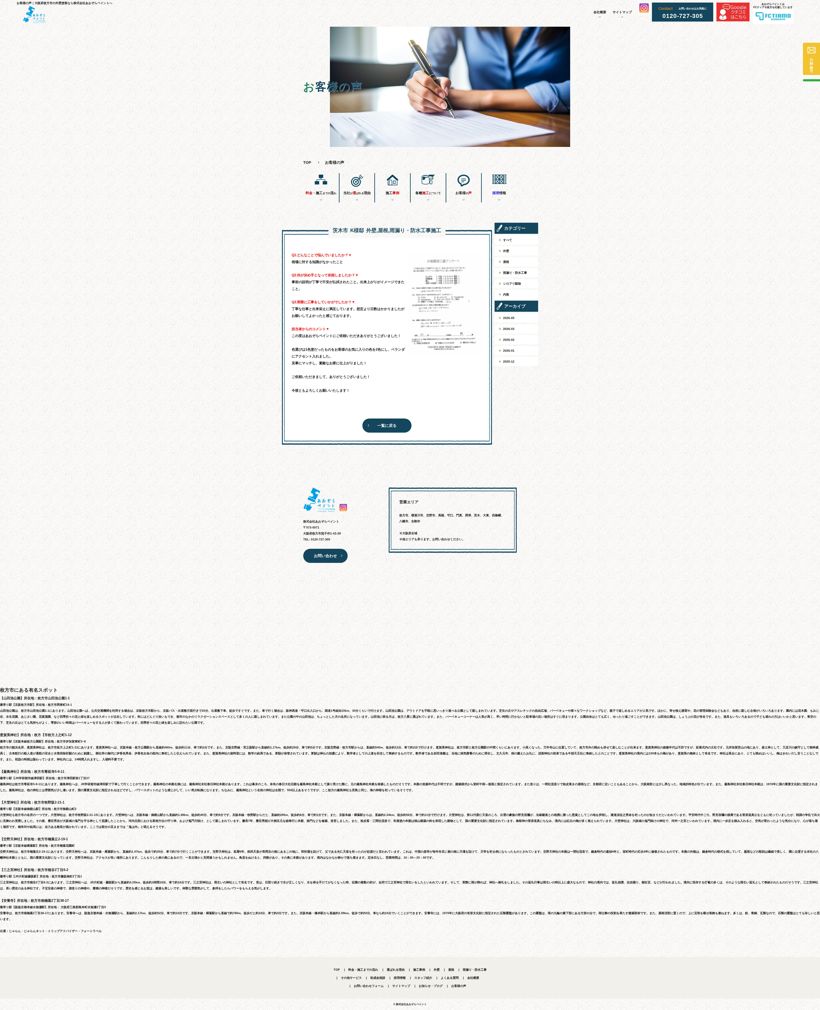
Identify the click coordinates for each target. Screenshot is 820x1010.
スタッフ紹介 (423, 977)
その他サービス (351, 977)
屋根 (506, 261)
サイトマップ (622, 12)
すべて (507, 240)
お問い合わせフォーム (369, 986)
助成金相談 (377, 977)
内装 (506, 294)
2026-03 (508, 329)
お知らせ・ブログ (431, 986)
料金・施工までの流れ (363, 969)
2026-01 (508, 350)
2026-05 (508, 318)
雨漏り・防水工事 (515, 272)
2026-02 (508, 339)
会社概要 (599, 12)
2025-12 (508, 361)
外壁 (506, 251)
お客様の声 (458, 986)
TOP (337, 969)
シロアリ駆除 (512, 283)
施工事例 (419, 969)
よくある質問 (450, 977)
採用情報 (400, 977)
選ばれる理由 (396, 969)
